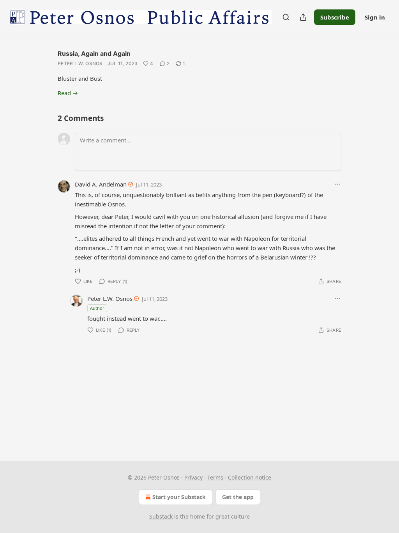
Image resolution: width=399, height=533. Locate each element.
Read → (68, 93)
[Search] (286, 17)
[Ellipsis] (337, 184)
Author (97, 308)
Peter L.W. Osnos (80, 63)
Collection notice (249, 477)
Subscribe (334, 17)
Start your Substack (179, 497)
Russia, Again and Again (94, 53)
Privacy (193, 477)
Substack (161, 516)
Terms (215, 477)
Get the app (238, 497)
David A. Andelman (101, 184)
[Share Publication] (303, 17)
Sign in (375, 17)
